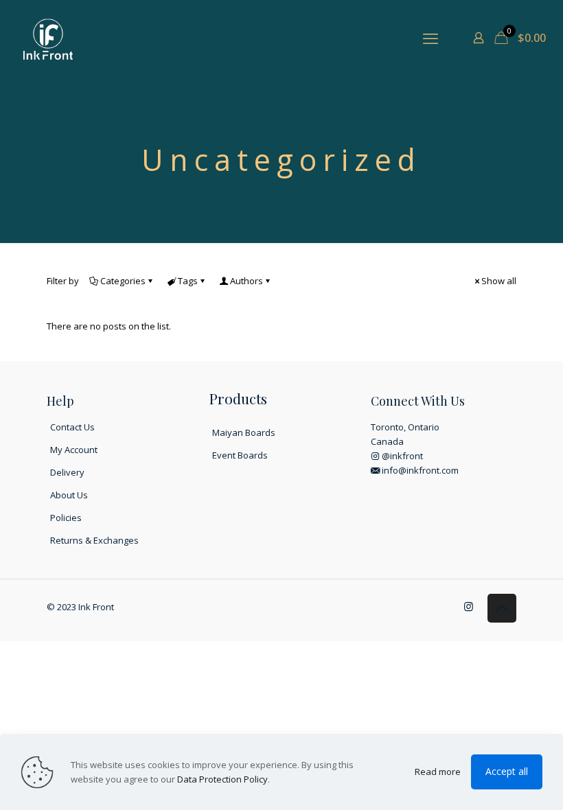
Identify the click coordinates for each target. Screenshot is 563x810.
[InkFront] (48, 38)
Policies (66, 517)
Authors (246, 281)
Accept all (506, 771)
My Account (73, 449)
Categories (123, 281)
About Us (69, 495)
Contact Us (72, 427)
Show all (498, 281)
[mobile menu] (430, 37)
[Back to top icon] (501, 608)
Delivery (67, 472)
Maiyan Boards (243, 432)
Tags (188, 281)
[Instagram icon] (468, 606)
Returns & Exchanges (94, 540)
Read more (438, 771)
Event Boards (240, 455)
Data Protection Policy (222, 779)
